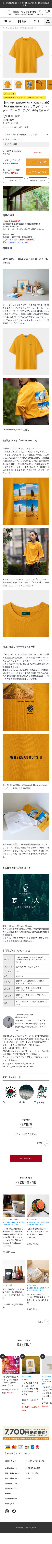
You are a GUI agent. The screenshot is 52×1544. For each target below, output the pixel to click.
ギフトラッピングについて (12, 139)
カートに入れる (37, 162)
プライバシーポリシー (33, 1473)
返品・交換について (12, 1478)
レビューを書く (24, 127)
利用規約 (8, 1493)
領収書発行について (12, 1488)
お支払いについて (11, 1468)
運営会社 (29, 1478)
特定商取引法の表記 (33, 1468)
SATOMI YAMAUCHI (27, 28)
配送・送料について (12, 1473)
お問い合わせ (9, 1504)
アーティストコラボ (10, 28)
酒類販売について (11, 1483)
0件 (15, 127)
